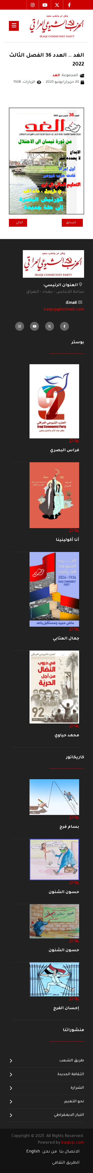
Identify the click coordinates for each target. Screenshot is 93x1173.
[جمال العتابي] (54, 589)
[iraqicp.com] (51, 26)
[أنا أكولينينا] (54, 495)
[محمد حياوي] (54, 687)
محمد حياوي (67, 735)
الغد (56, 76)
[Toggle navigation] (14, 26)
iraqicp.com (72, 1143)
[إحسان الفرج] (54, 979)
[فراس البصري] (54, 401)
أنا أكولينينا (67, 540)
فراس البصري (64, 450)
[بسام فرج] (54, 797)
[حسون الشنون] (54, 860)
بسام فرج (69, 827)
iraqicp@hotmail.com (64, 310)
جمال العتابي (66, 639)
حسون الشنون (64, 892)
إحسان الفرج (66, 1008)
